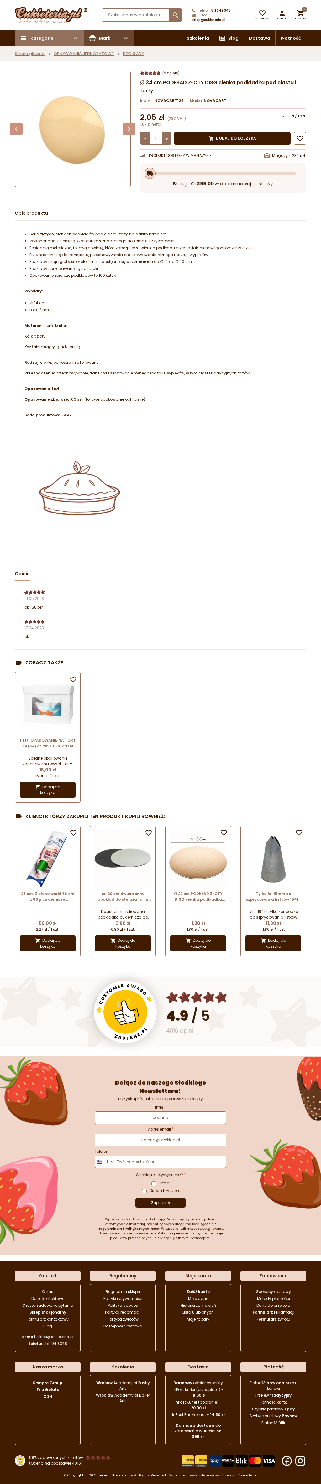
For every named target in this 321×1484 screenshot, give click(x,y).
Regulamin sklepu (123, 1291)
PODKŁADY (133, 54)
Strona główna (30, 54)
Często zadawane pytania (47, 1305)
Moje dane (198, 1298)
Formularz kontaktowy (48, 1319)
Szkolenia (198, 38)
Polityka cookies (123, 1305)
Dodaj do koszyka (232, 138)
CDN (47, 1396)
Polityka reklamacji (123, 1312)
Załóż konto (198, 1291)
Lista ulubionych (198, 1312)
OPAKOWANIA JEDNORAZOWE (84, 54)
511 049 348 (221, 10)
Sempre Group (47, 1382)
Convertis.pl (247, 1475)
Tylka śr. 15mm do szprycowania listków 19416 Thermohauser (273, 896)
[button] (282, 15)
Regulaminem (110, 1228)
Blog (233, 38)
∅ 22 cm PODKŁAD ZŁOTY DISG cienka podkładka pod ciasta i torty (198, 896)
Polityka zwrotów (123, 1319)
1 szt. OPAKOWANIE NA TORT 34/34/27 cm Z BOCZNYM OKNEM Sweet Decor (48, 743)
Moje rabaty (198, 1319)
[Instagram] (300, 1461)
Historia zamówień (198, 1305)
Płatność (291, 38)
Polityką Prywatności (142, 1228)
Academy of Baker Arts (123, 1398)
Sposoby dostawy (273, 1291)
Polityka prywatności (122, 1298)
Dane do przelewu (273, 1305)
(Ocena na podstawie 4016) (55, 1463)
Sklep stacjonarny (47, 1312)
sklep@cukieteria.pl (208, 20)
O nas (47, 1291)
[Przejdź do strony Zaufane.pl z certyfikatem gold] (125, 1012)
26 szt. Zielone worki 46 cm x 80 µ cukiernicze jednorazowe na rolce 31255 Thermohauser (48, 896)
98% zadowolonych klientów (56, 1457)
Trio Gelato (47, 1389)
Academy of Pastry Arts (123, 1385)
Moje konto (198, 1276)
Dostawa (259, 38)
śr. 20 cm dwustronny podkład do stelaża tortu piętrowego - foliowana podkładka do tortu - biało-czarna (123, 896)
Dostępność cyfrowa (122, 1326)
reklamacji (273, 1312)
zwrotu (273, 1319)
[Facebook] (287, 1461)
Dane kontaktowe (47, 1298)
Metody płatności (273, 1298)
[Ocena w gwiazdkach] (196, 997)
